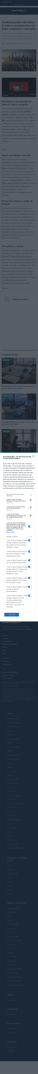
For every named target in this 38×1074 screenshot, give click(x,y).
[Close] (34, 457)
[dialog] (19, 537)
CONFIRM (12, 614)
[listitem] (19, 494)
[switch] (30, 500)
